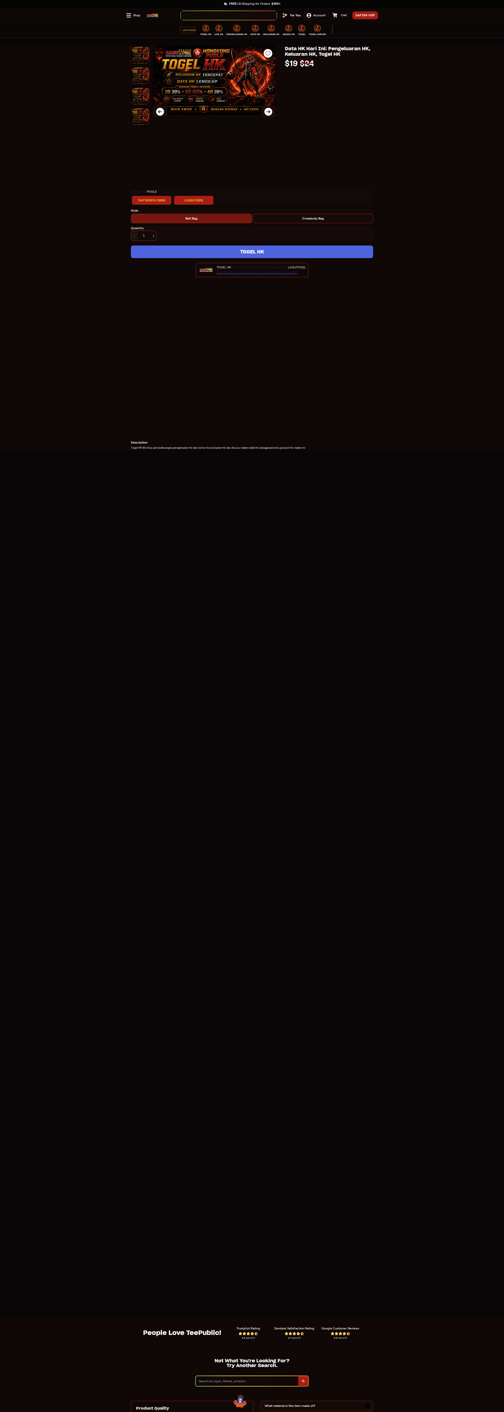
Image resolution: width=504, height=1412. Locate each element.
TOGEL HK (252, 252)
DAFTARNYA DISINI (151, 200)
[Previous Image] (160, 111)
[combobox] (224, 15)
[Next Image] (268, 111)
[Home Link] (152, 15)
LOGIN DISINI (193, 200)
